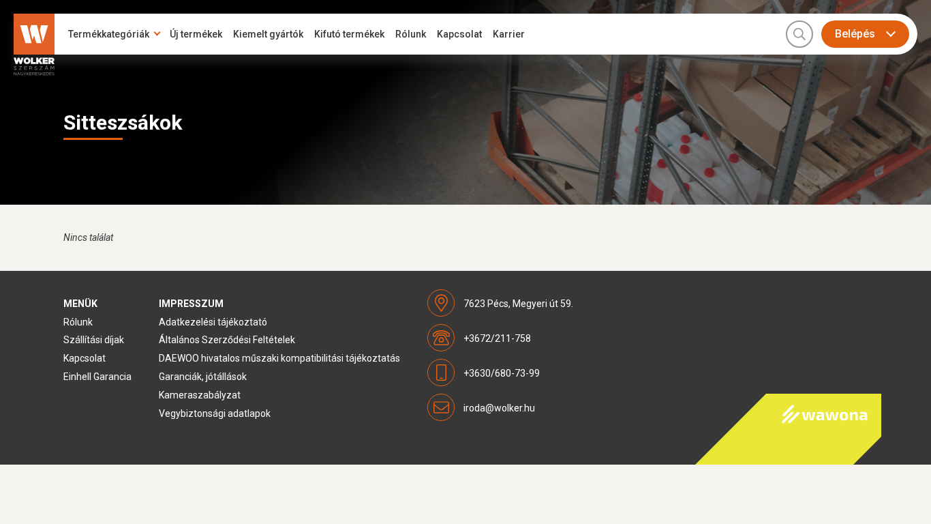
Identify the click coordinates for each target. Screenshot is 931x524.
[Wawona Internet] (788, 429)
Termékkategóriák (108, 34)
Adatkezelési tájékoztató (213, 322)
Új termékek (196, 34)
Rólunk (410, 34)
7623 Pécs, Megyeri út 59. (518, 303)
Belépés (855, 33)
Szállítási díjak (93, 339)
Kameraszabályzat (200, 395)
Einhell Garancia (97, 376)
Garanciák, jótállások (203, 376)
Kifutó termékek (349, 34)
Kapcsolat (459, 34)
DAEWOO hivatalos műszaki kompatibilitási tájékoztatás (279, 358)
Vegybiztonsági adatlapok (215, 413)
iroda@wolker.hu (499, 408)
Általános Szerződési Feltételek (227, 339)
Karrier (509, 34)
